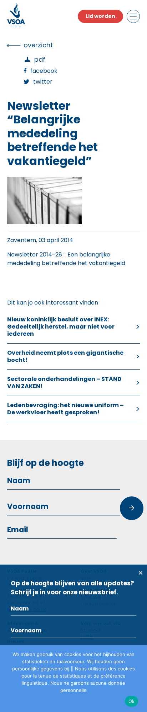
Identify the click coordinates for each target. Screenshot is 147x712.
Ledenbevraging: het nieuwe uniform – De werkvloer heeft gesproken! (65, 408)
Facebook (43, 71)
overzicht (38, 45)
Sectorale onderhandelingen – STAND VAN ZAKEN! (64, 382)
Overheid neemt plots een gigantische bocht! (65, 356)
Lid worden (100, 16)
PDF (39, 59)
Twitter (42, 81)
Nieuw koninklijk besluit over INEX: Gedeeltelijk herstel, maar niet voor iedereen (61, 326)
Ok (131, 701)
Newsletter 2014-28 (34, 254)
